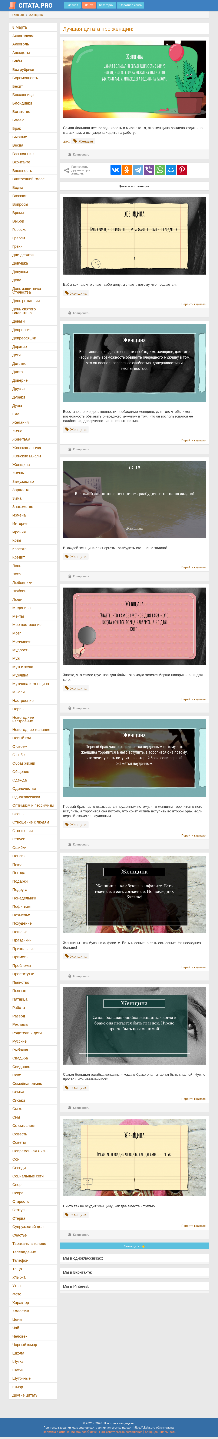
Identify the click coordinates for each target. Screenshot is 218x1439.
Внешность (22, 170)
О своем (19, 746)
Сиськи (18, 1100)
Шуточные (21, 1378)
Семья (18, 1091)
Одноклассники (26, 796)
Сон (15, 1159)
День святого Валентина (24, 310)
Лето (16, 573)
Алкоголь (20, 44)
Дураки (18, 397)
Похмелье (21, 914)
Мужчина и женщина (30, 683)
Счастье (19, 1235)
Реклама (20, 1024)
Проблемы (21, 965)
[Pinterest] (182, 170)
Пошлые (19, 931)
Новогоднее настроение (23, 719)
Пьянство (20, 982)
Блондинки (22, 103)
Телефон (20, 1260)
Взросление (23, 153)
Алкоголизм (22, 35)
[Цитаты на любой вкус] (34, 5)
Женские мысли (26, 455)
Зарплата (20, 489)
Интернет (20, 523)
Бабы (17, 60)
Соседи (19, 1167)
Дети (16, 354)
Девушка (20, 263)
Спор (17, 1184)
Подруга (19, 889)
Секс (16, 1074)
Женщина (21, 464)
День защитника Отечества (26, 290)
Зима (17, 498)
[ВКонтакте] (115, 170)
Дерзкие (19, 346)
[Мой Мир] (171, 170)
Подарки (20, 881)
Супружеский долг (28, 1226)
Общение (20, 771)
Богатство (21, 111)
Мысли (18, 691)
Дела (16, 279)
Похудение (22, 923)
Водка (17, 187)
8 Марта (19, 27)
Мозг (16, 633)
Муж (16, 658)
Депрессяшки (24, 337)
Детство (19, 363)
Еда (15, 413)
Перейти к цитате (193, 304)
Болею (18, 119)
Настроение (23, 700)
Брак (16, 128)
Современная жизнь (30, 1150)
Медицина (21, 607)
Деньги (18, 321)
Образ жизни (23, 763)
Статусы (19, 1209)
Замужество (23, 481)
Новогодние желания (31, 729)
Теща (17, 1268)
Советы (19, 1142)
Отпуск (18, 838)
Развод (18, 1016)
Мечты (18, 616)
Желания (20, 422)
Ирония (19, 531)
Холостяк (20, 1310)
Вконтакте (21, 161)
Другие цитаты (25, 1395)
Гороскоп (20, 229)
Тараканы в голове (29, 1243)
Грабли (18, 237)
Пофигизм (21, 906)
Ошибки (19, 847)
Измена (19, 515)
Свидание (21, 1066)
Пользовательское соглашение (120, 1431)
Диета (17, 371)
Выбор (18, 221)
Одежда (19, 780)
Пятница (19, 999)
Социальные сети (28, 1176)
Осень (17, 813)
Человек (19, 1336)
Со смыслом (23, 1125)
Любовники (22, 582)
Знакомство (22, 506)
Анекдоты (21, 52)
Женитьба (21, 439)
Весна (17, 145)
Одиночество (24, 788)
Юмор (17, 1386)
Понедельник (24, 898)
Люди (17, 599)
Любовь (19, 590)
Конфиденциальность (160, 1431)
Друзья (18, 388)
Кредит (18, 557)
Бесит (17, 86)
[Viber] (149, 170)
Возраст (19, 195)
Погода (18, 872)
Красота (19, 548)
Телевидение (24, 1251)
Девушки (20, 271)
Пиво (17, 864)
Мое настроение (27, 624)
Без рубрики (23, 69)
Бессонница (23, 94)
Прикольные (23, 948)
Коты (16, 540)
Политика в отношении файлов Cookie (70, 1431)
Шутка (17, 1361)
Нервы (18, 708)
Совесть (19, 1133)
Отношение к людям (30, 822)
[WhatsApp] (160, 170)
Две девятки (23, 254)
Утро (16, 1285)
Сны (16, 1117)
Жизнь (18, 472)
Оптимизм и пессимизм (33, 805)
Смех (17, 1108)
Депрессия (22, 329)
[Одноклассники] (127, 170)
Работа (18, 1007)
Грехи (17, 246)
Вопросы (20, 204)
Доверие (20, 380)
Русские (19, 1041)
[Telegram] (138, 170)
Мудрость (20, 649)
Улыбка (19, 1277)
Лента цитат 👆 (134, 1246)
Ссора (17, 1192)
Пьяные (19, 990)
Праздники (22, 940)
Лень (16, 565)
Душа (17, 405)
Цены (17, 1319)
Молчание (21, 641)
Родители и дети (27, 1032)
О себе (18, 754)
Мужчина (20, 675)
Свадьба (20, 1058)
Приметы (20, 956)
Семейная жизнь (27, 1083)
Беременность (25, 77)
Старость (20, 1201)
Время (18, 212)
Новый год (21, 737)
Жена (17, 430)
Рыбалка (20, 1049)
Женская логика (26, 447)
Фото (16, 1293)
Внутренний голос (28, 178)
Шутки (17, 1369)
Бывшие (19, 136)
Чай (15, 1327)
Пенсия (19, 855)
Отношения (22, 830)
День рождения (26, 300)
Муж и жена (22, 666)
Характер (20, 1302)
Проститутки (23, 973)
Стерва (18, 1218)
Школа (18, 1353)
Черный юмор (24, 1344)
